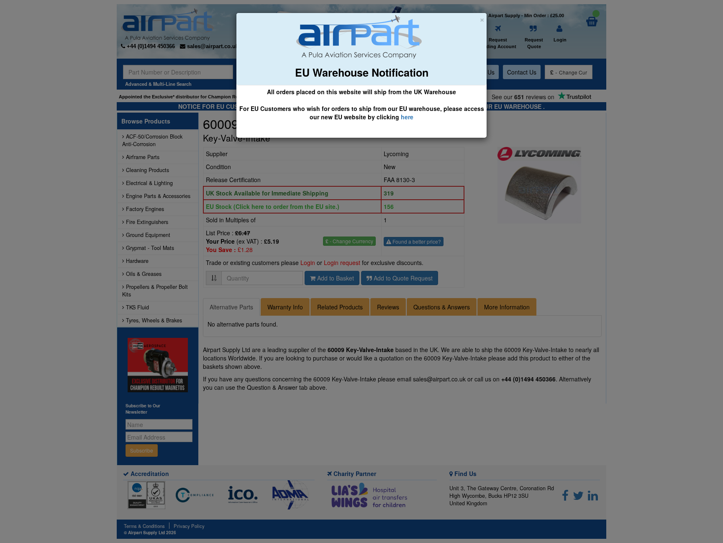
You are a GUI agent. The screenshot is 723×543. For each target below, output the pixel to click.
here (407, 117)
